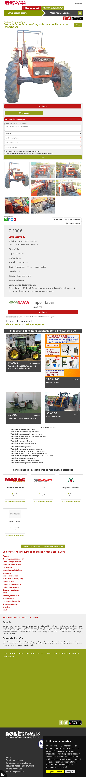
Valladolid (71, 632)
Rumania (72, 644)
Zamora (5, 633)
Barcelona (62, 626)
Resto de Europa (28, 645)
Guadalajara (60, 628)
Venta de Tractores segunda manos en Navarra (27, 434)
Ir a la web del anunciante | (19, 321)
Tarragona (45, 632)
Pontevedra (6, 632)
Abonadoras (7, 573)
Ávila (42, 626)
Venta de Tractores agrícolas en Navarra (25, 460)
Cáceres (74, 626)
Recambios (6, 607)
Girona (46, 628)
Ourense (69, 630)
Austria (52, 644)
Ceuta (19, 628)
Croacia (71, 642)
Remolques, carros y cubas (12, 564)
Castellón (13, 628)
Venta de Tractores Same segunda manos (25, 432)
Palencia (75, 630)
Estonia (54, 642)
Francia (21, 642)
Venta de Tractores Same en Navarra (23, 443)
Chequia (40, 642)
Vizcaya (78, 632)
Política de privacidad (14, 771)
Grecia (66, 642)
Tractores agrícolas (18, 22)
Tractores (7, 22)
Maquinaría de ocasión (15, 617)
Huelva (75, 628)
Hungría (32, 644)
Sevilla (35, 632)
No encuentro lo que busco (53, 7)
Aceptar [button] (50, 772)
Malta (38, 644)
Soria (39, 632)
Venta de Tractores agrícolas (21, 447)
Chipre (5, 644)
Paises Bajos (45, 644)
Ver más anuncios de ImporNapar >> (25, 324)
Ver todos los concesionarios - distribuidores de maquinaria (43, 546)
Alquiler (5, 610)
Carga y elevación (9, 567)
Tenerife (22, 632)
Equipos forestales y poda (12, 584)
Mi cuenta (78, 3)
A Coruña (6, 626)
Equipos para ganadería (11, 587)
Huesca (81, 628)
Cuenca (40, 628)
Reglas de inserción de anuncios (19, 766)
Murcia (56, 630)
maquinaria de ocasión (32, 551)
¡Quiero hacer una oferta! (16, 119)
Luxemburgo (25, 644)
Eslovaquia (6, 645)
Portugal (65, 644)
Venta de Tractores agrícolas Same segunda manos (28, 451)
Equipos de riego (8, 581)
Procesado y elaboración (11, 601)
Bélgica (27, 642)
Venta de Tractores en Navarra (21, 441)
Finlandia (14, 645)
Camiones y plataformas (11, 590)
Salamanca (15, 632)
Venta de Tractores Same (19, 439)
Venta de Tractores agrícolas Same (23, 458)
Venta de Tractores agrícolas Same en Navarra (27, 463)
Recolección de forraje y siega (13, 579)
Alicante (24, 626)
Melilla (50, 630)
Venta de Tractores (49, 427)
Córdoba (34, 628)
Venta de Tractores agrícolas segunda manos (26, 449)
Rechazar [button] (59, 772)
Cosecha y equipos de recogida (13, 559)
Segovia (29, 632)
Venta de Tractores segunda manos (23, 429)
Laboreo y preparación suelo (12, 562)
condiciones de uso (19, 151)
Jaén (5, 630)
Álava (12, 626)
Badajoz (48, 626)
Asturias (37, 626)
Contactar (43, 157)
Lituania (17, 644)
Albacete (18, 626)
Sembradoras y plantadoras (12, 570)
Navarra (62, 630)
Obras (5, 593)
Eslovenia (79, 644)
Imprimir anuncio (74, 223)
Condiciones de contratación (18, 763)
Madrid (39, 630)
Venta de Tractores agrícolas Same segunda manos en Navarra (32, 456)
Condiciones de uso (14, 760)
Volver (78, 25)
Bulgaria (34, 642)
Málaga (44, 630)
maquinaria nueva (55, 551)
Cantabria (6, 628)
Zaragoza (12, 633)
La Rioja (10, 630)
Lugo (34, 630)
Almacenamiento (8, 598)
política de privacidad (33, 151)
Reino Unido (7, 642)
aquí (65, 767)
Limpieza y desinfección (11, 596)
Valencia (64, 632)
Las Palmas (18, 630)
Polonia (58, 644)
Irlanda (60, 642)
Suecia (20, 645)
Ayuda (8, 757)
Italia (77, 642)
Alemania (15, 642)
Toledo (58, 632)
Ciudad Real (26, 628)
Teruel (53, 632)
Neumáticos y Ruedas (10, 604)
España (7, 622)
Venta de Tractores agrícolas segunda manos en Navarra (30, 453)
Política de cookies (13, 769)
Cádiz (80, 626)
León (24, 630)
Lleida (29, 630)
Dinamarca (47, 642)
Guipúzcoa (68, 628)
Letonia (10, 644)
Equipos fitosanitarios (10, 576)
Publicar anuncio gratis (31, 8)
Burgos (68, 626)
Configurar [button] (70, 772)
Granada (52, 628)
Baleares (55, 626)
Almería (30, 626)
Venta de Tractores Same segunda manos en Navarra (29, 436)
